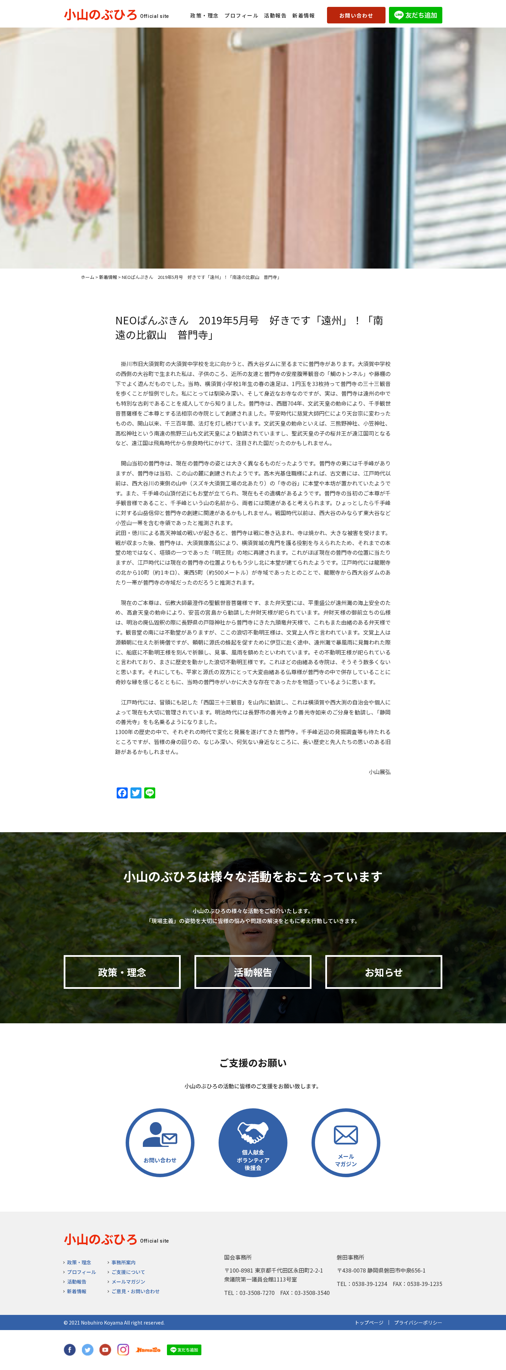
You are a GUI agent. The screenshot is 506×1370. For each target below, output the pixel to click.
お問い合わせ (356, 15)
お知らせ (384, 972)
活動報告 (275, 15)
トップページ (369, 1322)
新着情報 (303, 15)
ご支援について (128, 1271)
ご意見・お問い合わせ (136, 1291)
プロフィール (241, 15)
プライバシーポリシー (418, 1322)
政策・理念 (204, 15)
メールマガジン (128, 1281)
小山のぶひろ (101, 14)
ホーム (87, 277)
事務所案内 (124, 1262)
